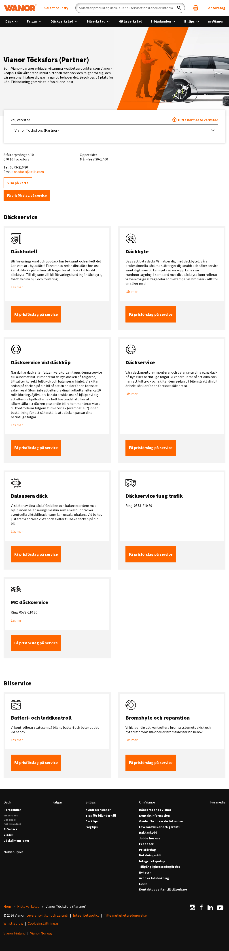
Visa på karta (17, 183)
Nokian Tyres (13, 852)
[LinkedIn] (210, 907)
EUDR (143, 884)
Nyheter (145, 872)
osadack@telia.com (29, 171)
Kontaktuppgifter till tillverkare (163, 889)
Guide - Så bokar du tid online (161, 821)
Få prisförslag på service (27, 195)
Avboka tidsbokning (154, 878)
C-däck (8, 835)
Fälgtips (91, 827)
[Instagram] (192, 907)
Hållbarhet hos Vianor (155, 810)
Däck (9, 21)
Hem (7, 906)
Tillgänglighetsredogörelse (159, 867)
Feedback (146, 844)
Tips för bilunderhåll (100, 816)
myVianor (216, 21)
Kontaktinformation (154, 816)
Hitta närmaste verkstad (198, 120)
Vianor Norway (41, 933)
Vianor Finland (14, 933)
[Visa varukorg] (195, 7)
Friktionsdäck (12, 824)
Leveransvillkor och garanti (159, 827)
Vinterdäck (11, 815)
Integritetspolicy (152, 861)
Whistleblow (13, 923)
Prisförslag (147, 850)
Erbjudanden (161, 21)
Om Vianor (147, 802)
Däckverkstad (62, 21)
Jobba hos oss (149, 838)
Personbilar (12, 810)
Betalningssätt (150, 855)
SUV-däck (10, 829)
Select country (56, 8)
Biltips (189, 21)
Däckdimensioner (16, 841)
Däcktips (92, 821)
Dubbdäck (10, 819)
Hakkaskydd (148, 832)
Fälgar (32, 21)
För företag (215, 8)
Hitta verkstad (130, 21)
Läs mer (17, 287)
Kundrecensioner (98, 810)
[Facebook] (201, 907)
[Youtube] (220, 907)
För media (217, 802)
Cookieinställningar (43, 923)
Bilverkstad (96, 21)
